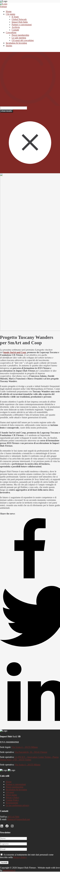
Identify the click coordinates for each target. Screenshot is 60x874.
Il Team (15, 16)
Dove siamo (11, 795)
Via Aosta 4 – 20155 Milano (25, 747)
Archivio (16, 27)
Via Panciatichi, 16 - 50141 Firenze (31, 752)
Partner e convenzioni (22, 24)
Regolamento (12, 802)
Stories (9, 45)
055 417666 (13, 816)
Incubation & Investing (16, 43)
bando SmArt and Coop (14, 352)
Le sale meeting (19, 37)
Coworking (11, 32)
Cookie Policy (12, 800)
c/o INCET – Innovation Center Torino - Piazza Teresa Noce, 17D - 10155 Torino (29, 758)
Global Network (19, 19)
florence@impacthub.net (18, 819)
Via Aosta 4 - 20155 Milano (27, 764)
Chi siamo (10, 14)
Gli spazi (10, 792)
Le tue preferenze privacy (17, 805)
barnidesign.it (9, 870)
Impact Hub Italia (20, 22)
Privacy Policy (12, 797)
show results (6, 111)
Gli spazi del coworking (23, 40)
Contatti (15, 30)
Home (9, 11)
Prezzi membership (20, 35)
